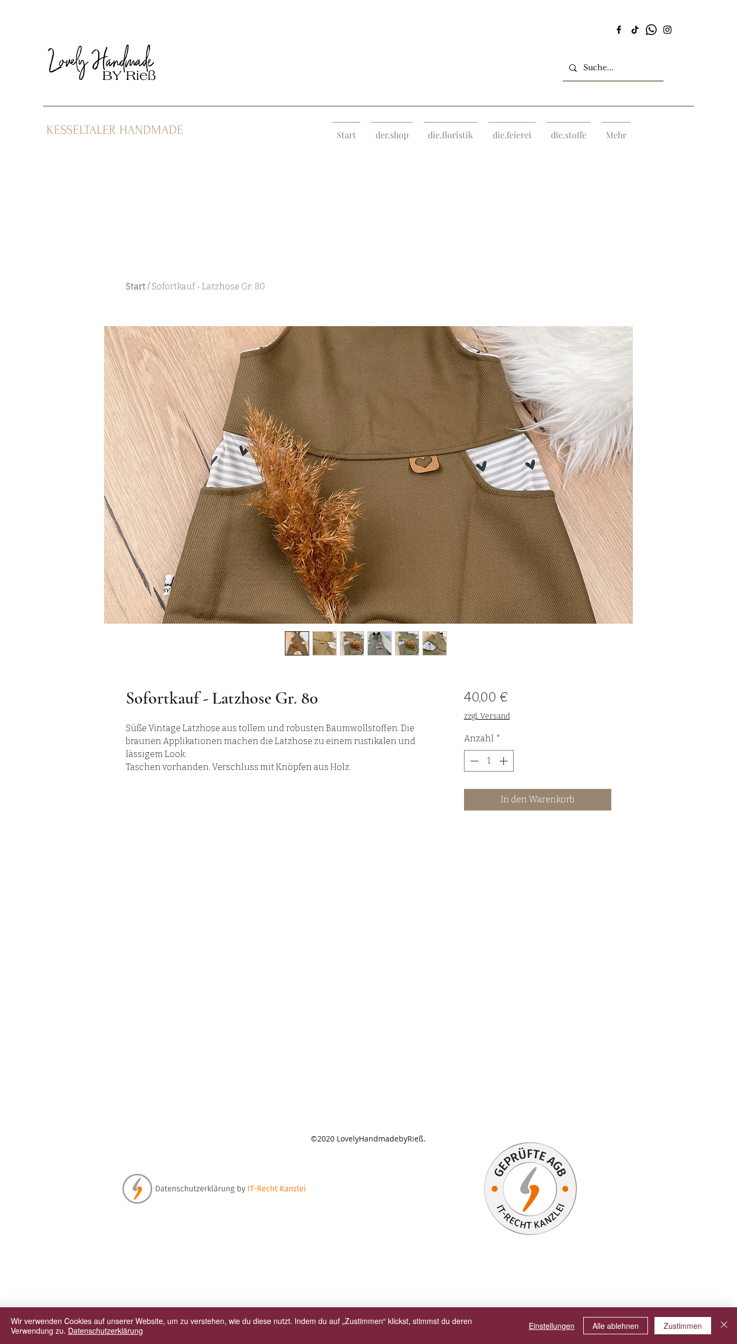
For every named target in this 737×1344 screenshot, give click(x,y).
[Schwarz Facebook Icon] (618, 29)
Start (136, 286)
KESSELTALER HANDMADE (114, 130)
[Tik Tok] (635, 29)
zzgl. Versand (487, 716)
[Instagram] (667, 29)
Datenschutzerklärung (105, 1330)
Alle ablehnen (615, 1325)
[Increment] (504, 761)
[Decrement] (473, 761)
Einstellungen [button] (552, 1325)
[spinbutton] (489, 761)
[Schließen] (724, 1325)
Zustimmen (683, 1325)
